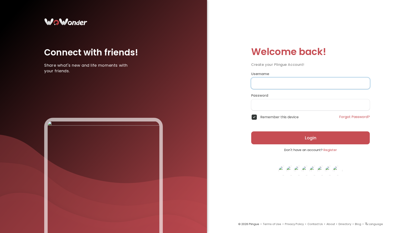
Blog (358, 224)
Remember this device (279, 117)
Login (310, 138)
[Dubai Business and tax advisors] (291, 170)
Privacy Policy (294, 224)
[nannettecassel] (337, 170)
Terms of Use (272, 224)
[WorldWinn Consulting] (299, 170)
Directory (345, 224)
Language (375, 224)
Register (330, 150)
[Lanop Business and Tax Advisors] (330, 170)
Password (259, 95)
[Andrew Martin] (322, 170)
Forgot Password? (354, 117)
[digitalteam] (314, 170)
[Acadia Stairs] (283, 170)
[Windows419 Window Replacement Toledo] (306, 170)
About (330, 224)
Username (260, 74)
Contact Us (315, 224)
